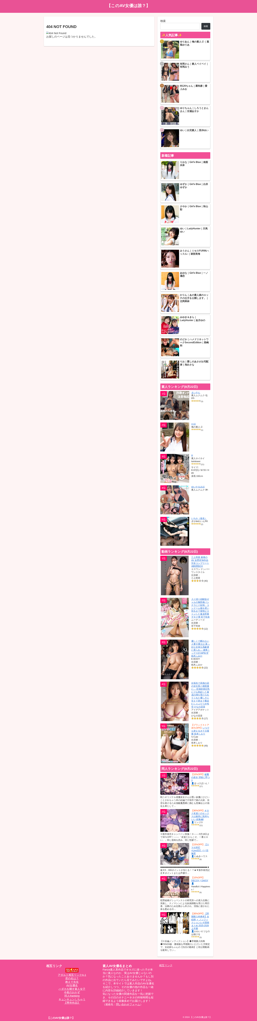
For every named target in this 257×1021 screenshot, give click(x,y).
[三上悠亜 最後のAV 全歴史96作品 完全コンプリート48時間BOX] (174, 575)
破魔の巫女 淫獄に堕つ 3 (200, 777)
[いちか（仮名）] (174, 531)
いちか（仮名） (199, 518)
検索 (163, 21)
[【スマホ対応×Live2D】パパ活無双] (174, 854)
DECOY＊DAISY (199, 880)
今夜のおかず (72, 992)
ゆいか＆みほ (198, 486)
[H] (174, 468)
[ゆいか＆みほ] (174, 499)
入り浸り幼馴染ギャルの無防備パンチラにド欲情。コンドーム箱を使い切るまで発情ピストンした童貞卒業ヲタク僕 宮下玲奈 (200, 608)
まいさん (195, 392)
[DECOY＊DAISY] (174, 887)
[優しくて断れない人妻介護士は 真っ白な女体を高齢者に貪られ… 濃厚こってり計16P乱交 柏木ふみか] (174, 659)
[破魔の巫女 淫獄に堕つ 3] (174, 784)
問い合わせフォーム (128, 1004)
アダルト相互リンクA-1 (72, 974)
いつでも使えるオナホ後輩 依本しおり (200, 731)
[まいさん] (174, 405)
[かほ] (174, 437)
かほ (193, 424)
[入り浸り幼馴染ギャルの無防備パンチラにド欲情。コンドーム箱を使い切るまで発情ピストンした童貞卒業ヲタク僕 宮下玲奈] (174, 617)
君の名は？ (72, 978)
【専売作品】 (72, 1002)
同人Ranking (72, 995)
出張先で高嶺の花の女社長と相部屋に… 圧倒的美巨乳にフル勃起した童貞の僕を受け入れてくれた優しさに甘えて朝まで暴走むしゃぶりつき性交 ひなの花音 (200, 695)
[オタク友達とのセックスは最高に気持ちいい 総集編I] (174, 820)
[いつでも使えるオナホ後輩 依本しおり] (174, 743)
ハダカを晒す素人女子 (72, 988)
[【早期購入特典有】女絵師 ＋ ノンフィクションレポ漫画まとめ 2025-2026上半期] (174, 923)
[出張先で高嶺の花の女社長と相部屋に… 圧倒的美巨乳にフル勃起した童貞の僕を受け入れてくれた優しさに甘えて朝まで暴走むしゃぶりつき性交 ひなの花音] (174, 701)
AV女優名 (72, 985)
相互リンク (166, 965)
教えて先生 (72, 981)
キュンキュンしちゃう (72, 999)
